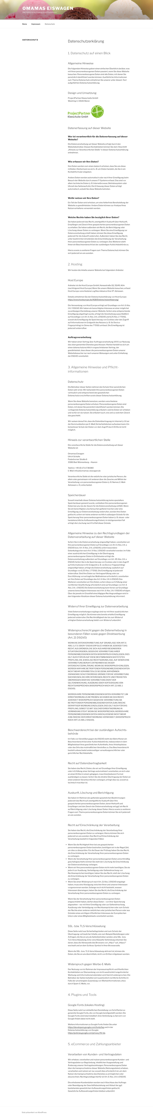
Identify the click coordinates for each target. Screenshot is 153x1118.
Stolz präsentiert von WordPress (34, 1112)
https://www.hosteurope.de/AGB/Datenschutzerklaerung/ (93, 300)
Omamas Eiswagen (48, 8)
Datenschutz (50, 24)
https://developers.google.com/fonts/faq (86, 1027)
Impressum (35, 24)
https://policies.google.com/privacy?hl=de (86, 1033)
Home (24, 24)
